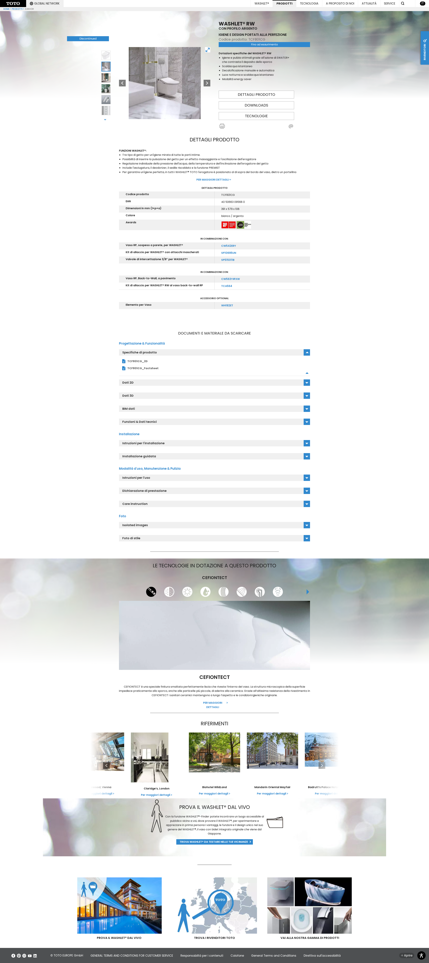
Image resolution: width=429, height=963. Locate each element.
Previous (120, 83)
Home (6, 9)
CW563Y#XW (230, 279)
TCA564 (226, 286)
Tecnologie (256, 116)
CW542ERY (228, 246)
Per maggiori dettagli (212, 705)
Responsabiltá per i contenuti (201, 956)
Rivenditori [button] (425, 51)
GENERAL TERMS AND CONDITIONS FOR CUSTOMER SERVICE (131, 956)
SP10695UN (228, 253)
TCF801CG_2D (137, 361)
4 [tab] (106, 89)
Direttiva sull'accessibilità (322, 956)
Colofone (237, 956)
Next (207, 83)
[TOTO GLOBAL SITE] (13, 3)
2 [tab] (106, 66)
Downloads (256, 105)
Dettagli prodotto (256, 94)
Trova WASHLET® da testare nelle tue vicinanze (214, 842)
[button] (44, 3)
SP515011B (227, 260)
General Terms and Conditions (273, 956)
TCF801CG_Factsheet (143, 368)
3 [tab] (106, 78)
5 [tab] (106, 100)
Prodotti (17, 9)
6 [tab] (106, 111)
